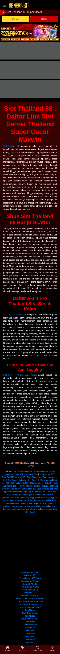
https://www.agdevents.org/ (30, 604)
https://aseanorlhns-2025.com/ (30, 598)
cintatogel (30, 633)
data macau (46, 509)
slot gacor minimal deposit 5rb (39, 495)
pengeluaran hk (9, 497)
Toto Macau (30, 610)
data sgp (11, 492)
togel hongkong (33, 486)
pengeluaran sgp (45, 489)
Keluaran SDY (30, 575)
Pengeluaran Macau (30, 581)
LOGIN (44, 19)
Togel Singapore (34, 477)
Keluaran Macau (30, 625)
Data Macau (46, 480)
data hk (45, 486)
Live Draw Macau (30, 613)
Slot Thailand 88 (11, 146)
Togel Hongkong (25, 471)
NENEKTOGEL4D (30, 590)
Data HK (36, 480)
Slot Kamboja (37, 483)
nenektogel (30, 630)
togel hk (21, 486)
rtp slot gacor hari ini (36, 500)
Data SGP (19, 474)
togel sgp (12, 486)
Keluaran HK (24, 480)
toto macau (52, 492)
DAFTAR (15, 19)
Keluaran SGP (31, 474)
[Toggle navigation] (4, 5)
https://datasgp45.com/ (30, 607)
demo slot (21, 497)
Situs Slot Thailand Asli (14, 314)
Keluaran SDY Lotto (30, 572)
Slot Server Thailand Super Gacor (20, 375)
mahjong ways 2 (39, 492)
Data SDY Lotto (30, 584)
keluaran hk (14, 489)
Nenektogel (30, 636)
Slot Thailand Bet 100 (20, 483)
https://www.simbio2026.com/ (30, 601)
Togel (32, 512)
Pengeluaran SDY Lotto (30, 578)
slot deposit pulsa (30, 489)
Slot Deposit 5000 (47, 474)
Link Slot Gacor (10, 480)
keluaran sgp (16, 506)
